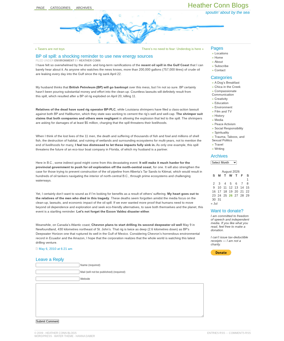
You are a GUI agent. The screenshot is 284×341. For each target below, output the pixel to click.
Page (40, 8)
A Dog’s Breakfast (227, 82)
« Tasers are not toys (50, 49)
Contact (220, 70)
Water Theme (63, 336)
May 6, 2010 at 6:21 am (55, 248)
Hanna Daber (85, 336)
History (219, 115)
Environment (64, 60)
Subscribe (222, 66)
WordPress (43, 336)
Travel (219, 144)
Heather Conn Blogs (218, 5)
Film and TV (223, 111)
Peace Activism (225, 124)
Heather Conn (90, 60)
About (219, 61)
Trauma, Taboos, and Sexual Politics (228, 138)
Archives (84, 8)
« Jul (214, 203)
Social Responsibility (229, 128)
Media (219, 120)
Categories (60, 8)
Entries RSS (216, 333)
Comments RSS (240, 333)
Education (222, 103)
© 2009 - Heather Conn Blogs (55, 333)
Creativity (221, 99)
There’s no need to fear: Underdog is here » (173, 49)
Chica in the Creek (228, 87)
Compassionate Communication (224, 92)
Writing (219, 148)
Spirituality (222, 132)
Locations (221, 53)
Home (219, 57)
